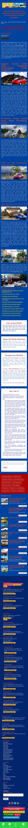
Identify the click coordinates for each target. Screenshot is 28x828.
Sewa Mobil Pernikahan (8, 759)
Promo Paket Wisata (7, 752)
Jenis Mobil (12, 11)
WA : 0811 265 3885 (9, 814)
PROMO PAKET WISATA (15, 13)
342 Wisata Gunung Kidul (7, 479)
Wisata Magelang (16, 485)
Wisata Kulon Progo (6, 485)
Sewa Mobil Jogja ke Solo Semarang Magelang (12, 302)
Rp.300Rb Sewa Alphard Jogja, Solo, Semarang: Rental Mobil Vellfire (16, 567)
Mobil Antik (14, 490)
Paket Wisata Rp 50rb (6, 476)
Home (5, 11)
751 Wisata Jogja (16, 476)
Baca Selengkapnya (23, 515)
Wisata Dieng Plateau (17, 482)
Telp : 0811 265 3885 (20, 812)
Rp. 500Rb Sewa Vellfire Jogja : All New (10, 294)
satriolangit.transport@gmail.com (12, 817)
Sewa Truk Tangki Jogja (15, 549)
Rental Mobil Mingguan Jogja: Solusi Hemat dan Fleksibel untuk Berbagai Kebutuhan (17, 510)
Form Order (17, 11)
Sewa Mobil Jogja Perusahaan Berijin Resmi (11, 315)
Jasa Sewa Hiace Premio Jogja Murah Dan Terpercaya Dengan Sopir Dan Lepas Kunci (17, 541)
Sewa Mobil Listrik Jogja (15, 517)
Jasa (6, 22)
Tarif (8, 11)
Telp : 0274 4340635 (9, 812)
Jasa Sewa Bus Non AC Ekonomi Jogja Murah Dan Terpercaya (17, 525)
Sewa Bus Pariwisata (7, 744)
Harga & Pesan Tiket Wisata (10, 15)
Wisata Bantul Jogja (6, 482)
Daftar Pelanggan (14, 17)
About (4, 784)
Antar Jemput (23, 13)
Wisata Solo (12, 488)
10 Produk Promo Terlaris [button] (8, 393)
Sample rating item (5, 35)
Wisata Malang (20, 488)
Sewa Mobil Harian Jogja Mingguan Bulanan (11, 313)
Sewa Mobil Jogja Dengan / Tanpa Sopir (10, 306)
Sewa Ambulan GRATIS (8, 758)
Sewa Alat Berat (6, 756)
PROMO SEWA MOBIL (6, 13)
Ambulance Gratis (5, 490)
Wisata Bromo (5, 488)
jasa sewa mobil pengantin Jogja (12, 56)
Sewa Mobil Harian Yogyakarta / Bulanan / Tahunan (13, 308)
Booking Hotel (6, 753)
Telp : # (18, 814)
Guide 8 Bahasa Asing (8, 749)
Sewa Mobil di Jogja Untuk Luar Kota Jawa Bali (12, 311)
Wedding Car (21, 490)
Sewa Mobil (5, 742)
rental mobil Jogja (19, 45)
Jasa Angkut (6, 746)
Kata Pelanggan (20, 15)
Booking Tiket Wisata (8, 755)
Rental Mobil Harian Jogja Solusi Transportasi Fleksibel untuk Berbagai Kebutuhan (17, 500)
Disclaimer (5, 786)
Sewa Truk (5, 745)
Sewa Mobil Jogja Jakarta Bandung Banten (11, 304)
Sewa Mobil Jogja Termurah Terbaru (10, 296)
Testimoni (5, 791)
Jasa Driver (5, 748)
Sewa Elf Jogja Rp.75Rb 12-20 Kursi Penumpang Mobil (16, 556)
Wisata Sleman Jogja (19, 479)
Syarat (22, 11)
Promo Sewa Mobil (7, 766)
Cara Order (5, 768)
